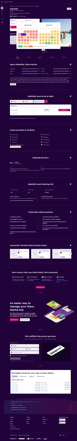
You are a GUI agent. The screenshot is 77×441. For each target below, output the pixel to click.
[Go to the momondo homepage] (8, 1)
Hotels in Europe (18, 6)
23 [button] (27, 40)
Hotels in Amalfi (44, 385)
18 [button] (33, 37)
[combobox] (25, 346)
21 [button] (22, 40)
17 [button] (30, 37)
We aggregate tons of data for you (18, 407)
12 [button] (36, 34)
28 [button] (22, 43)
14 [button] (22, 37)
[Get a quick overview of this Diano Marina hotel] (70, 64)
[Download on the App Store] (62, 423)
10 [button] (30, 34)
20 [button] (19, 40)
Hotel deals (12, 6)
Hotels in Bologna (15, 389)
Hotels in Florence (44, 384)
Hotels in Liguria (30, 6)
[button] (2, 2)
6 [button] (46, 34)
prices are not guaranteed (36, 401)
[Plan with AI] (2, 15)
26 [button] (36, 40)
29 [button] (25, 43)
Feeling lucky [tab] (31, 376)
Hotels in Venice (44, 382)
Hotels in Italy (24, 6)
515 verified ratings (21, 16)
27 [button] (19, 43)
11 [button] (33, 34)
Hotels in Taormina (15, 385)
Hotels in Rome (15, 382)
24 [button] (30, 40)
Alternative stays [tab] (23, 376)
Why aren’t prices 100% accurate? (18, 409)
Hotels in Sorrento (44, 387)
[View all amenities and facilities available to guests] (70, 130)
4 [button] (33, 31)
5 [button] (36, 31)
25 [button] (33, 40)
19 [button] (36, 37)
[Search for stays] (2, 8)
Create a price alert (60, 280)
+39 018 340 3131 (13, 14)
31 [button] (57, 43)
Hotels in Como (44, 389)
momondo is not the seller (17, 405)
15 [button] (52, 37)
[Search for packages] (2, 13)
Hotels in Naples (15, 387)
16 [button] (27, 37)
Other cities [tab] (14, 376)
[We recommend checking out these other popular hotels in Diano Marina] (70, 245)
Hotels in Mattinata (44, 390)
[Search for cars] (2, 10)
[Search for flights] (2, 5)
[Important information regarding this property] (70, 184)
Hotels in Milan (14, 384)
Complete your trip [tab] (40, 376)
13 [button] (19, 37)
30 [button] (27, 43)
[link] (40, 287)
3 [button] (30, 31)
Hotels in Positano (15, 390)
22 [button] (25, 40)
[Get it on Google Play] (62, 420)
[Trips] (2, 19)
